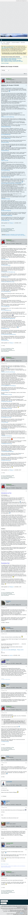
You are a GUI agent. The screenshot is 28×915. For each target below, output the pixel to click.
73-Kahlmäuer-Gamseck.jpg (6, 443)
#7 (26, 666)
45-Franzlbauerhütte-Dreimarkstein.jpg (8, 334)
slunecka (8, 627)
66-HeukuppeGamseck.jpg (6, 417)
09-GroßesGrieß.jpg (5, 142)
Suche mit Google (5, 63)
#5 (26, 607)
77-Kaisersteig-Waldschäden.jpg (7, 451)
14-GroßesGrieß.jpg (5, 150)
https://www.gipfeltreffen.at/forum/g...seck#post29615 (11, 183)
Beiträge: (17, 82)
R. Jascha (8, 601)
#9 (26, 712)
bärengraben (8, 234)
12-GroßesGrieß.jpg (5, 741)
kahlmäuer (22, 234)
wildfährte (23, 235)
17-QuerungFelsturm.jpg (5, 176)
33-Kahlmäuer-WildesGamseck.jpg (7, 281)
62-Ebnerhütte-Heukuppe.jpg (6, 401)
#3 (26, 363)
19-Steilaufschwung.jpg (5, 198)
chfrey (7, 756)
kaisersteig (3, 235)
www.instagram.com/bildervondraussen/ (5, 679)
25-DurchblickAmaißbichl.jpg (6, 215)
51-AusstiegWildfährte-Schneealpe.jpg (8, 385)
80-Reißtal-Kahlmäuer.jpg (6, 460)
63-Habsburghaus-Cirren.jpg (6, 408)
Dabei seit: (8, 82)
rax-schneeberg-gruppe (13, 235)
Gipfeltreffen (8, 42)
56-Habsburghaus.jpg (5, 390)
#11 (26, 788)
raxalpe (18, 235)
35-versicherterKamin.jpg (6, 291)
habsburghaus (12, 234)
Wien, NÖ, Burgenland (5, 43)
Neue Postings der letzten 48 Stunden (8, 59)
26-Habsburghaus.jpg (5, 220)
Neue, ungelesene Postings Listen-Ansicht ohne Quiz (12, 61)
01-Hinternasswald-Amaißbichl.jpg (7, 116)
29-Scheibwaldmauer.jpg (5, 265)
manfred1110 (9, 781)
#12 (26, 807)
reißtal (21, 235)
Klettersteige (23, 42)
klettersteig (7, 235)
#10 (26, 762)
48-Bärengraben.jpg (5, 340)
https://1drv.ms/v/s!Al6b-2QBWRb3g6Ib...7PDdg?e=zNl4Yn (12, 649)
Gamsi (7, 659)
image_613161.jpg (4, 160)
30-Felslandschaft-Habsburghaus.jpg (8, 271)
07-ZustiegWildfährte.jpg (5, 138)
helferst (8, 801)
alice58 (7, 822)
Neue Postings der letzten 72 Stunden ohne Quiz (11, 60)
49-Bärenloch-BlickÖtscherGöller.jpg (8, 371)
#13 (26, 829)
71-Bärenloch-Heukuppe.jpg (6, 435)
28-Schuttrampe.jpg (5, 259)
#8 (26, 690)
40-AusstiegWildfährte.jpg (6, 310)
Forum (4, 42)
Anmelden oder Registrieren (21, 0)
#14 (26, 849)
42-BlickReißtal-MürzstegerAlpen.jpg (8, 318)
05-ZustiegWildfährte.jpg (5, 134)
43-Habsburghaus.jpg (5, 328)
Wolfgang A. (11, 222)
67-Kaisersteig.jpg (4, 422)
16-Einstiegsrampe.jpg (5, 170)
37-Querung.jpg (4, 298)
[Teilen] (26, 82)
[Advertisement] (14, 17)
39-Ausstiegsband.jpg (5, 306)
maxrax (7, 684)
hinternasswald (17, 234)
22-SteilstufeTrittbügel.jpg (6, 210)
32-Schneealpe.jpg (4, 276)
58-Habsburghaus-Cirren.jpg (6, 394)
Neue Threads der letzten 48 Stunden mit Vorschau (11, 58)
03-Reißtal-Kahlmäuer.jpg (6, 126)
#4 (26, 491)
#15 (26, 878)
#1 (26, 85)
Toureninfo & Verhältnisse (16, 42)
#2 (26, 246)
